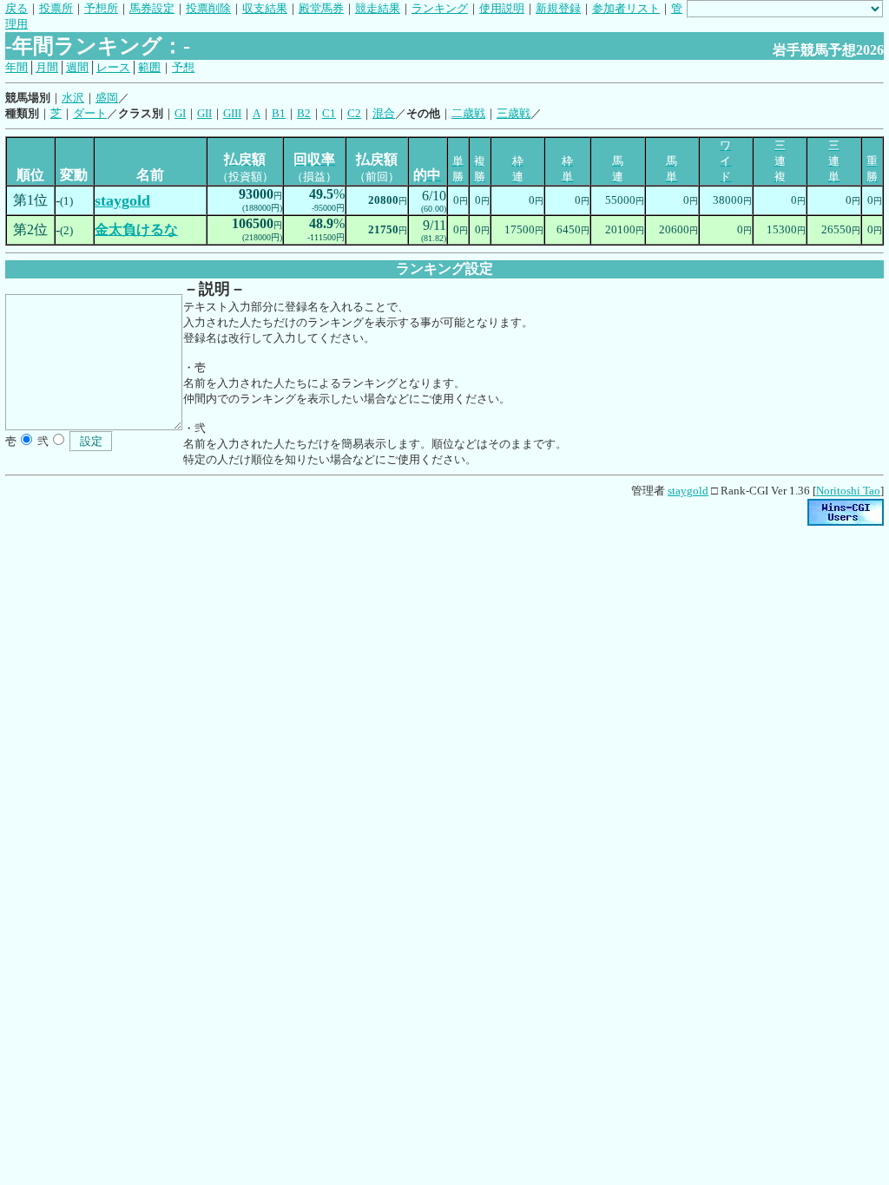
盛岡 (106, 97)
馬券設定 (152, 8)
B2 (304, 113)
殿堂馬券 (321, 8)
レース (113, 67)
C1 (329, 113)
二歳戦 (468, 113)
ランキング (440, 8)
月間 (47, 67)
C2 (354, 113)
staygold (688, 490)
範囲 (149, 67)
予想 (183, 67)
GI (180, 113)
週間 (77, 67)
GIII (232, 113)
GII (204, 113)
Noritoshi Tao (848, 490)
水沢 (73, 97)
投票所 (56, 8)
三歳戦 (513, 113)
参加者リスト (626, 8)
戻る (16, 8)
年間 (16, 67)
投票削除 (208, 8)
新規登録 (558, 8)
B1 (279, 113)
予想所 (101, 8)
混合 (383, 113)
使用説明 (501, 8)
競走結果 (377, 8)
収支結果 (264, 8)
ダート (90, 113)
